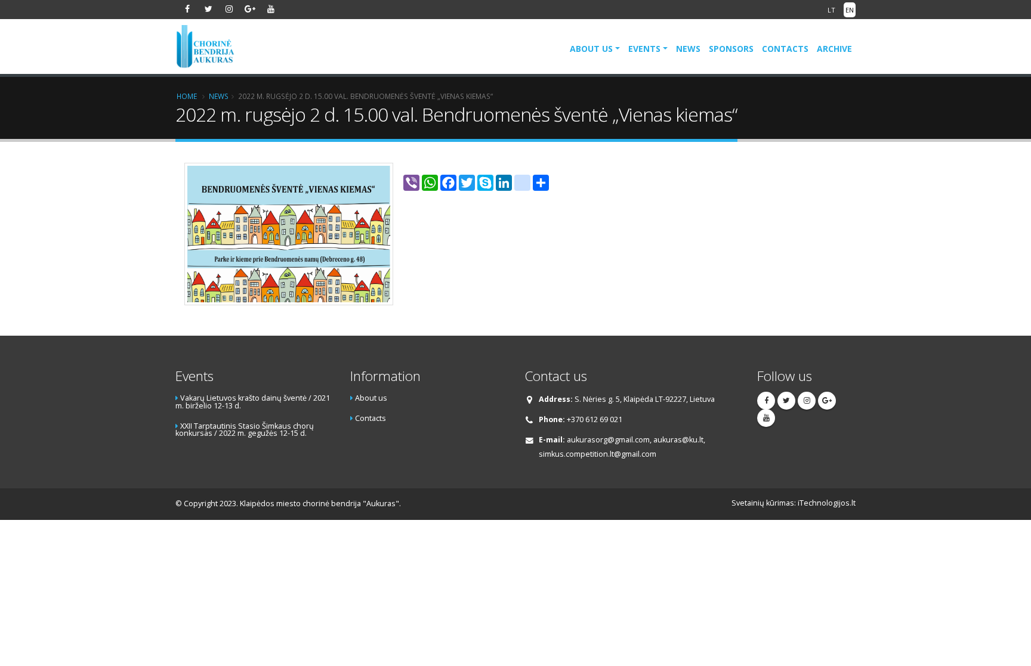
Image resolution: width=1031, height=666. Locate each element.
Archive (834, 48)
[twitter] (208, 9)
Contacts (785, 48)
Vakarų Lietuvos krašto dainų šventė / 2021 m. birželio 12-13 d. (252, 402)
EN (849, 9)
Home (187, 96)
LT (831, 9)
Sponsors (731, 48)
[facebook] (187, 9)
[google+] (250, 9)
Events (644, 48)
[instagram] (229, 9)
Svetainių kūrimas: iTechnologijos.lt (793, 503)
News (688, 48)
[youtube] (271, 9)
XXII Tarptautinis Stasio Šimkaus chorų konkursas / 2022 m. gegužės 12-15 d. (244, 430)
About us (591, 48)
